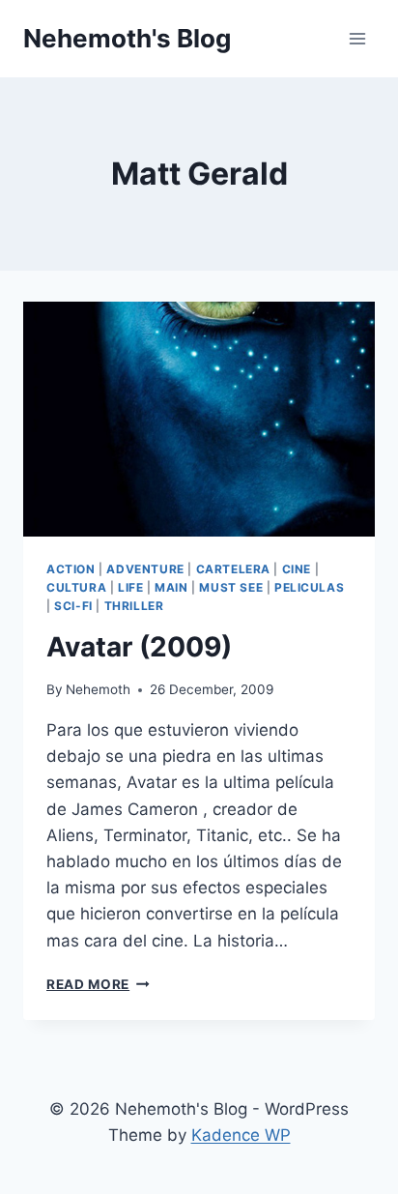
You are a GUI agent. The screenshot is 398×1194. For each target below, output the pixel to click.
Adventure (145, 569)
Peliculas (309, 587)
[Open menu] (357, 38)
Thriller (134, 605)
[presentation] (199, 419)
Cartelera (233, 569)
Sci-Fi (73, 605)
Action (71, 569)
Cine (296, 569)
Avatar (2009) (139, 646)
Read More (98, 984)
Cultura (76, 587)
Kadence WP (241, 1135)
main (171, 587)
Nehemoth (98, 689)
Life (130, 587)
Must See (231, 587)
